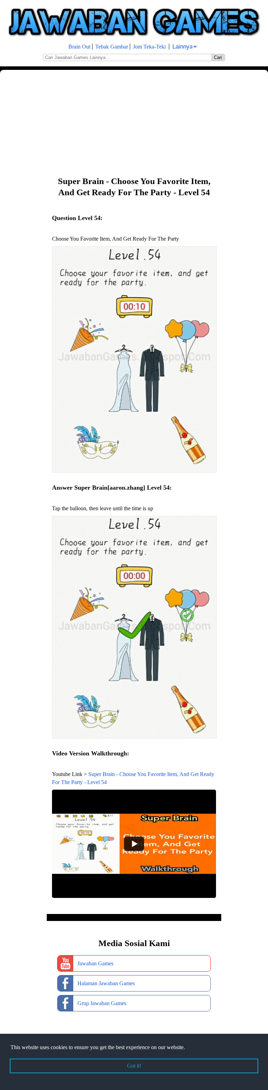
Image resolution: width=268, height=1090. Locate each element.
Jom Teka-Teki (149, 47)
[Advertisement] (134, 122)
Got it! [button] (134, 1066)
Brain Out (79, 47)
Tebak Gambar (111, 47)
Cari (218, 57)
